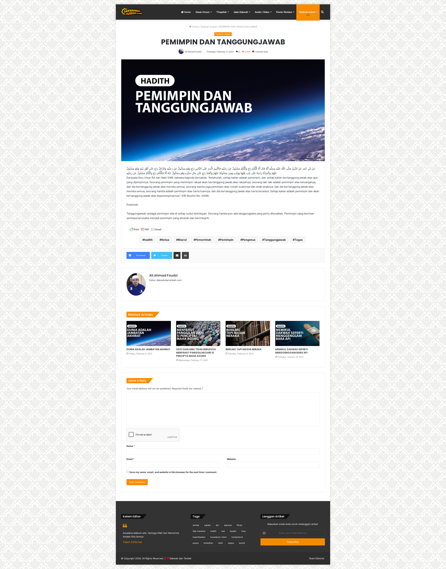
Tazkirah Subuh (307, 12)
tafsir (220, 543)
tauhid (242, 543)
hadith (148, 239)
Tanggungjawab (275, 239)
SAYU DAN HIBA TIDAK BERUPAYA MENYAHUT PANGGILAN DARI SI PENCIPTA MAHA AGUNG (196, 353)
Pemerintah (203, 239)
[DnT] (132, 12)
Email (130, 459)
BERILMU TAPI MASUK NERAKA (244, 349)
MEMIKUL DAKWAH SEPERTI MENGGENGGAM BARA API (291, 351)
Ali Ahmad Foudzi (163, 275)
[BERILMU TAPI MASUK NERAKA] (248, 333)
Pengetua (248, 239)
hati (223, 531)
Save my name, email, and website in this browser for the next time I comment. (173, 472)
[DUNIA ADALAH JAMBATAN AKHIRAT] (148, 333)
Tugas (298, 239)
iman (243, 531)
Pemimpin (226, 239)
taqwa (231, 543)
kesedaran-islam (218, 537)
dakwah (228, 525)
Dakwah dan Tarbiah (180, 558)
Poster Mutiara (284, 12)
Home (187, 12)
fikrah (239, 525)
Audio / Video (262, 12)
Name (130, 446)
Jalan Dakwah (240, 12)
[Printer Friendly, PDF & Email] (145, 230)
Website (231, 459)
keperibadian (199, 537)
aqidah (207, 525)
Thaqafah (221, 12)
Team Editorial (316, 558)
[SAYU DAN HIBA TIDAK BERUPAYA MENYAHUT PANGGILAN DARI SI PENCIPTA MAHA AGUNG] (198, 333)
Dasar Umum (203, 12)
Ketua (165, 239)
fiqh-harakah (199, 531)
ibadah (233, 531)
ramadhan (208, 543)
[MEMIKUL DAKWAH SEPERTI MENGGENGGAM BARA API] (297, 333)
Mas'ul (182, 239)
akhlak (196, 525)
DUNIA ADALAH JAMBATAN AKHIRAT (148, 349)
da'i (217, 525)
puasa (196, 543)
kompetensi (237, 537)
